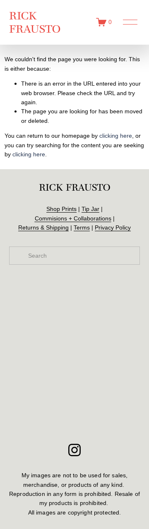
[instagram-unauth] (74, 450)
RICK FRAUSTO (34, 22)
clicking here (115, 135)
